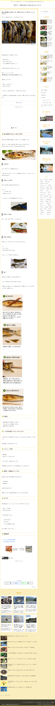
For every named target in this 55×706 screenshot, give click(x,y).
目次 (14, 127)
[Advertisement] (19, 48)
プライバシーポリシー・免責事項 (48, 702)
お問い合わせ (39, 702)
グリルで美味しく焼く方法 (8, 541)
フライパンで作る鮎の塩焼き (9, 539)
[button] (30, 583)
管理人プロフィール (32, 702)
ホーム (24, 702)
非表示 (20, 102)
